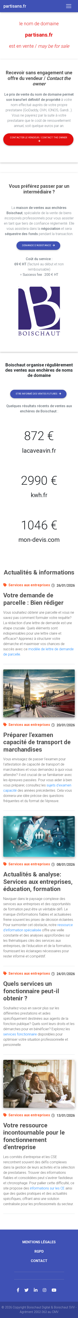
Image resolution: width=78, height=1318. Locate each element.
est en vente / (39, 46)
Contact (39, 1261)
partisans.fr (39, 35)
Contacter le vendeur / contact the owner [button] (38, 137)
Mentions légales (39, 1242)
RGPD (39, 1251)
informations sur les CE (47, 1188)
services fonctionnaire (20, 1034)
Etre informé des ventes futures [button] (36, 393)
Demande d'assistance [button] (36, 245)
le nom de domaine (39, 23)
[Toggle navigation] (69, 6)
